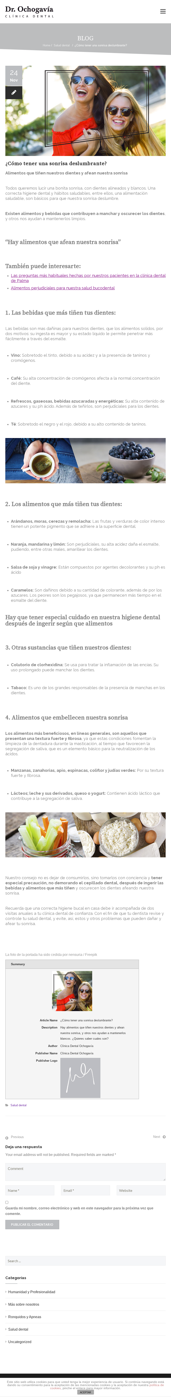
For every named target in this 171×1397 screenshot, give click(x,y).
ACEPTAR (85, 1392)
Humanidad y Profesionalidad (31, 1292)
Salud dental (62, 45)
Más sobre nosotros (23, 1304)
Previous (17, 1137)
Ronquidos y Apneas (24, 1317)
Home (46, 45)
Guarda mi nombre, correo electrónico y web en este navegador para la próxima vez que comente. (79, 1211)
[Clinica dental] (29, 11)
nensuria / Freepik (83, 955)
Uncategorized (19, 1342)
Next (156, 1137)
